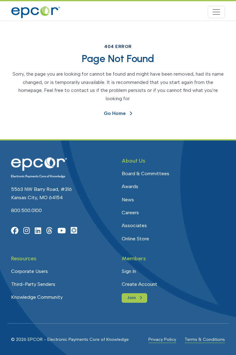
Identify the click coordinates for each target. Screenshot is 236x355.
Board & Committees (145, 173)
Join (131, 297)
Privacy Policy (162, 339)
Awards (130, 186)
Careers (130, 212)
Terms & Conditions (205, 339)
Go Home (115, 113)
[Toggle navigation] (216, 12)
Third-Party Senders (33, 284)
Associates (134, 225)
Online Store (135, 239)
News (128, 200)
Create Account (139, 284)
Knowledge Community (37, 297)
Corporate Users (29, 271)
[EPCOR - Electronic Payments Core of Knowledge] (35, 12)
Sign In (129, 271)
